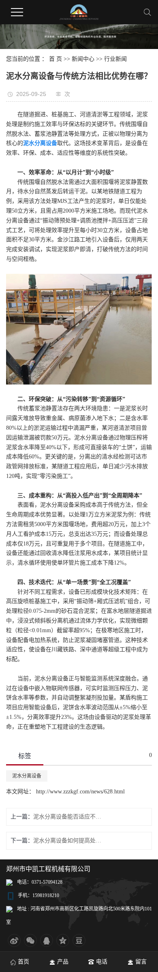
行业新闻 (115, 59)
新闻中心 (83, 59)
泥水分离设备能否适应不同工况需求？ (67, 817)
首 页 (55, 59)
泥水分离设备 (26, 776)
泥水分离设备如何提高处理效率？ (67, 841)
